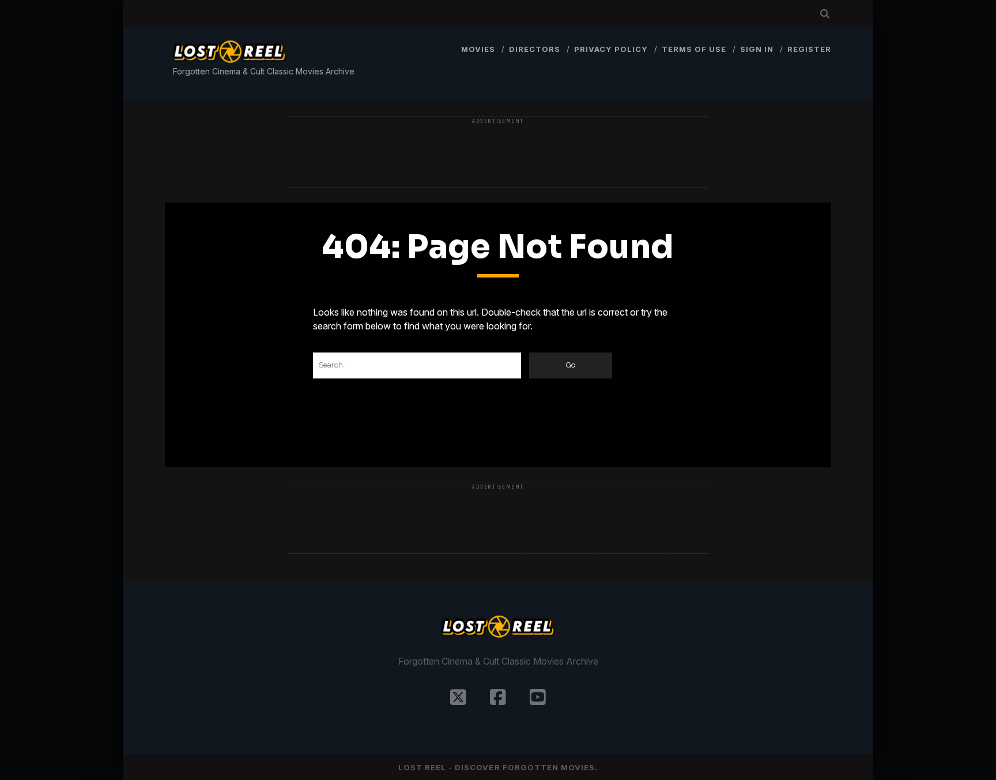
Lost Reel (422, 767)
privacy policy (611, 49)
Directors (534, 49)
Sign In (757, 49)
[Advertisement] (498, 153)
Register (809, 49)
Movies (478, 49)
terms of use (694, 49)
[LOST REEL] (229, 64)
